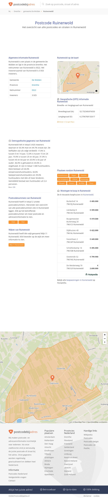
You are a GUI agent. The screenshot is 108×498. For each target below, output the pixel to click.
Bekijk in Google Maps (66, 122)
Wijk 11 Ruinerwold (16, 245)
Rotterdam (49, 440)
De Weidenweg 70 (74, 265)
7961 (23, 222)
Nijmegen (49, 467)
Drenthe (35, 85)
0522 (34, 90)
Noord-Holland (70, 461)
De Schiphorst (63, 179)
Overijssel (68, 464)
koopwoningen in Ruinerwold (79, 280)
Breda (47, 464)
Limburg (68, 454)
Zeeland (67, 471)
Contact (12, 480)
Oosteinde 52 (72, 256)
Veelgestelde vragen (17, 477)
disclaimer (87, 496)
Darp (91, 183)
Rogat (74, 175)
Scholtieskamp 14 (74, 248)
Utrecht (48, 447)
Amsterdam (50, 437)
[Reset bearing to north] (105, 342)
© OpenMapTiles (79, 422)
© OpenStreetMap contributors (96, 422)
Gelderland (69, 447)
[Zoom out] (105, 338)
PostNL (87, 448)
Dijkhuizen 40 (72, 230)
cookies (96, 496)
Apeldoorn (49, 474)
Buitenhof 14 (72, 201)
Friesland (68, 444)
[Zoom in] (105, 335)
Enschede (49, 471)
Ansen (71, 183)
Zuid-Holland (70, 474)
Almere (48, 461)
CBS (14, 187)
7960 (13, 222)
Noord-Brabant (70, 457)
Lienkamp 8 (72, 210)
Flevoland (68, 440)
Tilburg (48, 454)
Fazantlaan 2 (72, 239)
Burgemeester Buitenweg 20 (73, 220)
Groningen (49, 457)
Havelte (84, 175)
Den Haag (49, 444)
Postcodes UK (90, 445)
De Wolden (36, 80)
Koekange (84, 179)
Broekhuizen (62, 175)
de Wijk (81, 183)
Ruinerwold (88, 194)
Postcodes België (91, 441)
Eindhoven (49, 450)
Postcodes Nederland (18, 474)
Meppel (62, 183)
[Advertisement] (54, 41)
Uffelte (74, 179)
